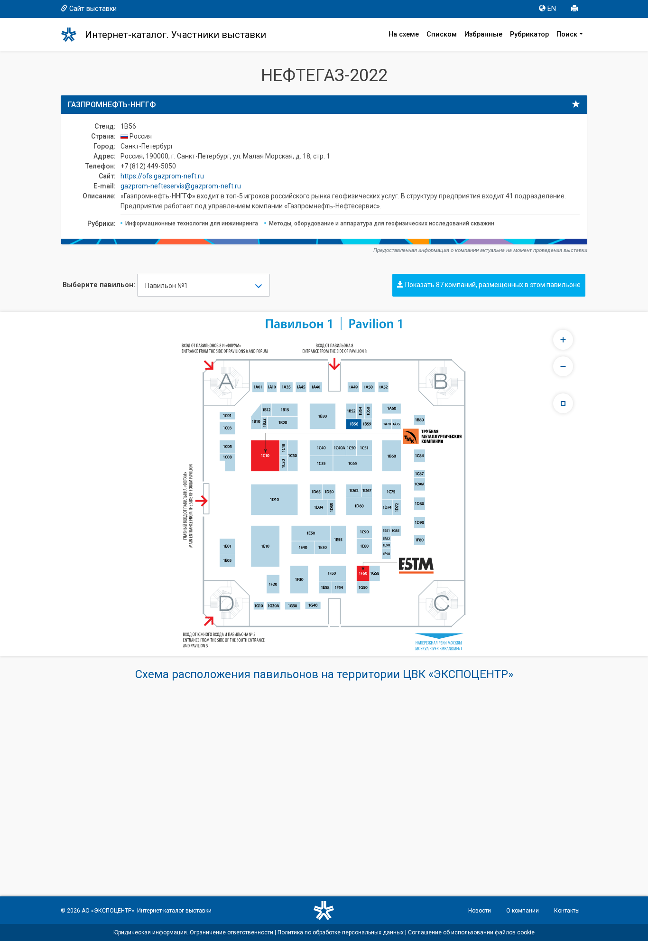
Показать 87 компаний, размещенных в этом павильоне (492, 285)
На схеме (404, 34)
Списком (441, 34)
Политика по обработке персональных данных (341, 932)
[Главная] (73, 35)
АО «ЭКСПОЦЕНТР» (108, 910)
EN (551, 9)
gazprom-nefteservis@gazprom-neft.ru (180, 186)
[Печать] (575, 9)
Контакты (567, 910)
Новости (479, 910)
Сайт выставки (93, 9)
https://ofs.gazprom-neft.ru (162, 176)
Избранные (483, 34)
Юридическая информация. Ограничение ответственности (193, 932)
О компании (522, 910)
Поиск (566, 34)
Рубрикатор (529, 34)
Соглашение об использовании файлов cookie (471, 932)
